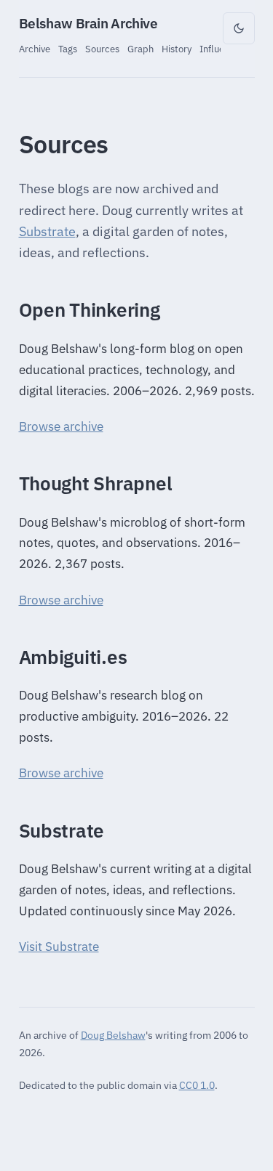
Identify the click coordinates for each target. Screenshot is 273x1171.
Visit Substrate (59, 947)
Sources (102, 48)
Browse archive (61, 426)
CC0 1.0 (197, 1085)
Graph (140, 48)
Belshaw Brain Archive (88, 23)
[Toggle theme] (239, 28)
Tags (67, 48)
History (176, 48)
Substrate (47, 231)
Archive (34, 48)
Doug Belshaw (113, 1035)
